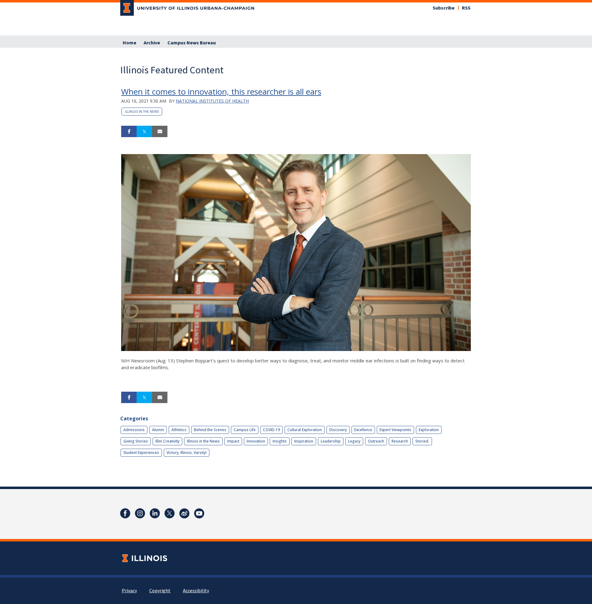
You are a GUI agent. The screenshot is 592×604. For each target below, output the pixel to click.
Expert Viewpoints (395, 429)
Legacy (354, 441)
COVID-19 (271, 429)
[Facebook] (125, 513)
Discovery (338, 429)
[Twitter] (169, 513)
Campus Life (245, 429)
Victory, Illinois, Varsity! (186, 452)
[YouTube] (199, 513)
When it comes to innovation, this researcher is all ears (221, 91)
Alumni (158, 429)
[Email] (159, 131)
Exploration (429, 429)
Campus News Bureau (191, 42)
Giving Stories (135, 441)
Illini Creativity (167, 441)
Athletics (179, 429)
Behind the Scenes (210, 429)
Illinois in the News (142, 111)
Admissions (134, 429)
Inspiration (303, 441)
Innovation (256, 441)
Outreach (376, 441)
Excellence (363, 429)
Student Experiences (141, 452)
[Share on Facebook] (129, 131)
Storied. (422, 441)
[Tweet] (144, 131)
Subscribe (443, 8)
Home (129, 42)
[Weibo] (184, 513)
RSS (466, 8)
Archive (152, 42)
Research (400, 441)
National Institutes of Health (212, 101)
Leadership (331, 441)
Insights (280, 441)
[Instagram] (140, 513)
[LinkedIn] (155, 513)
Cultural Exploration (304, 429)
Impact (233, 441)
